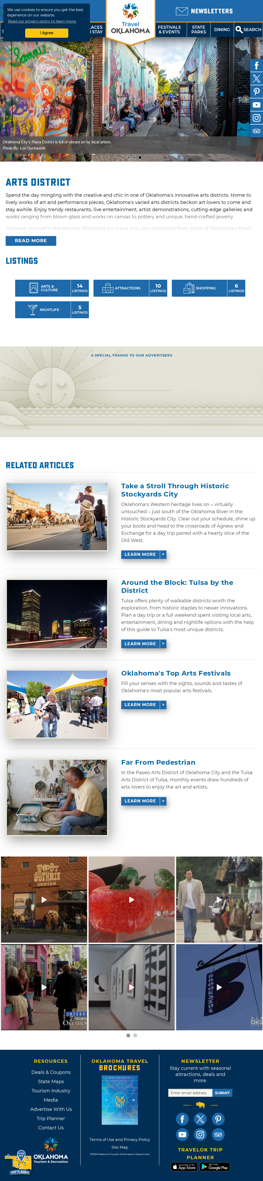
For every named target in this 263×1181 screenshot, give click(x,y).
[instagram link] (200, 1134)
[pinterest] (256, 91)
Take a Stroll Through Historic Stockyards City (175, 490)
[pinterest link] (218, 1119)
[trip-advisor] (256, 131)
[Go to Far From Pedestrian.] (57, 797)
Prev (17, 99)
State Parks (198, 29)
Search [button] (252, 29)
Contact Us (51, 1128)
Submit (222, 1093)
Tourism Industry (51, 1091)
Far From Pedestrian (158, 762)
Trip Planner (51, 1118)
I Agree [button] (46, 33)
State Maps (51, 1081)
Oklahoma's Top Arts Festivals (176, 673)
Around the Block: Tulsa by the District (177, 587)
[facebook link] (182, 1119)
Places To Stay (94, 29)
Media (51, 1100)
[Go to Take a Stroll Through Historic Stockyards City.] (57, 516)
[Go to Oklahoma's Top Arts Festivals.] (57, 704)
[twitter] (256, 78)
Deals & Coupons (51, 1072)
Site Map (119, 1147)
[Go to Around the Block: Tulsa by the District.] (57, 614)
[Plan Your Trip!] (18, 1163)
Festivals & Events (169, 29)
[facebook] (256, 65)
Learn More (140, 554)
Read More (31, 240)
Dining (222, 29)
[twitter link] (200, 1119)
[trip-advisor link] (218, 1134)
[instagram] (256, 117)
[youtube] (256, 104)
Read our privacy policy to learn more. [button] (42, 21)
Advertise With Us (50, 1109)
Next (246, 99)
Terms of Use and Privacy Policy (120, 1139)
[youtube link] (182, 1134)
